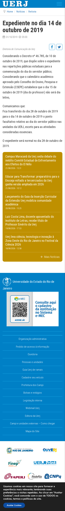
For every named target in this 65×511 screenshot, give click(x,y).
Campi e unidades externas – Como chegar (32, 423)
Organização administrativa (32, 338)
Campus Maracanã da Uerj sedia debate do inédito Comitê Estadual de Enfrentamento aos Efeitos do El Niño (30, 162)
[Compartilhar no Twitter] (59, 49)
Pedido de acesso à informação (32, 346)
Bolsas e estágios (32, 392)
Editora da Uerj (32, 415)
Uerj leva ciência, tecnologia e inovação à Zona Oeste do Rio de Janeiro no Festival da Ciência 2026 (31, 242)
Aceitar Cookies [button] (14, 505)
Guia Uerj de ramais (33, 369)
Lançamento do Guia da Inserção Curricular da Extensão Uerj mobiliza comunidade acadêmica (31, 202)
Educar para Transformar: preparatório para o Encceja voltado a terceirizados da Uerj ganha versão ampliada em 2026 (32, 182)
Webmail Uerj (33, 408)
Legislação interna (32, 400)
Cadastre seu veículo (33, 377)
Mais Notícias (52, 257)
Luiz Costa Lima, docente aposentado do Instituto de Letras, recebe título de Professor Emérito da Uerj (29, 222)
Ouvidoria (32, 354)
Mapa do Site (32, 431)
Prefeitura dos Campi (32, 385)
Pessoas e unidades (32, 362)
